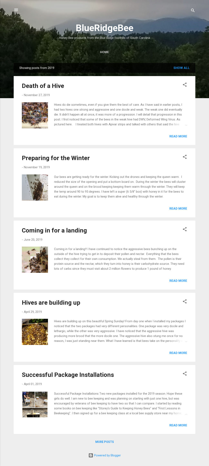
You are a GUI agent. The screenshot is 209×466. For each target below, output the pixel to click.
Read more (178, 136)
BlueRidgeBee (104, 27)
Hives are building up (51, 302)
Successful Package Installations (68, 374)
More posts (104, 442)
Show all (181, 68)
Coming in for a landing (54, 230)
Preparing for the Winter (56, 158)
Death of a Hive (43, 85)
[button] (184, 85)
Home (104, 52)
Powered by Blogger (107, 455)
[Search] (192, 11)
